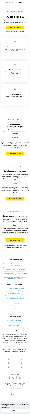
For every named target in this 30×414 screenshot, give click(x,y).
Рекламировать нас (15, 322)
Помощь (15, 300)
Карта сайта (15, 310)
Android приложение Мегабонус (15, 291)
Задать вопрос (15, 303)
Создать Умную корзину (15, 27)
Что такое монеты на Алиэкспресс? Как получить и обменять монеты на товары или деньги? (15, 273)
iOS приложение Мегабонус (15, 293)
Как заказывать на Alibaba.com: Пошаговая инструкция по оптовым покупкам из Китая (15, 268)
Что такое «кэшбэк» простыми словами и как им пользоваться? (15, 264)
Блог (15, 308)
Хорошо (15, 410)
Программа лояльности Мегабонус (15, 288)
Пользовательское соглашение (12, 387)
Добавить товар (15, 240)
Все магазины (15, 305)
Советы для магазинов (15, 325)
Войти (20, 2)
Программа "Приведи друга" (15, 320)
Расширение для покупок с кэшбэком (15, 296)
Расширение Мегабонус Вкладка (15, 298)
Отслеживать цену (15, 198)
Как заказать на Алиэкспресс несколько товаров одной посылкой (15, 278)
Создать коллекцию (15, 153)
